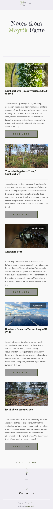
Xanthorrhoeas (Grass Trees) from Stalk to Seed (26, 92)
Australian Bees (13, 251)
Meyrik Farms (31, 503)
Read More (21, 134)
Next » (34, 462)
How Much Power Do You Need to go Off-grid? (26, 331)
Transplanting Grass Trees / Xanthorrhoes (20, 173)
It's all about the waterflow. (19, 409)
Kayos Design (31, 506)
